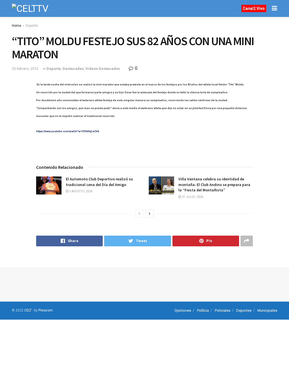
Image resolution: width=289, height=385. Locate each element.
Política (203, 310)
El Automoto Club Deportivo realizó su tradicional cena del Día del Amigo (99, 181)
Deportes (243, 310)
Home (16, 26)
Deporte (32, 26)
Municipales (267, 310)
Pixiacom (45, 310)
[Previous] (139, 214)
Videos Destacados (103, 69)
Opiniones (182, 310)
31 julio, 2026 (192, 197)
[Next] (149, 214)
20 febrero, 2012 (25, 69)
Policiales (222, 310)
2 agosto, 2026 (80, 191)
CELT (28, 310)
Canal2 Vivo (254, 8)
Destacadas (73, 69)
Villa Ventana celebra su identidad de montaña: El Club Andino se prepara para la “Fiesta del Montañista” (214, 184)
